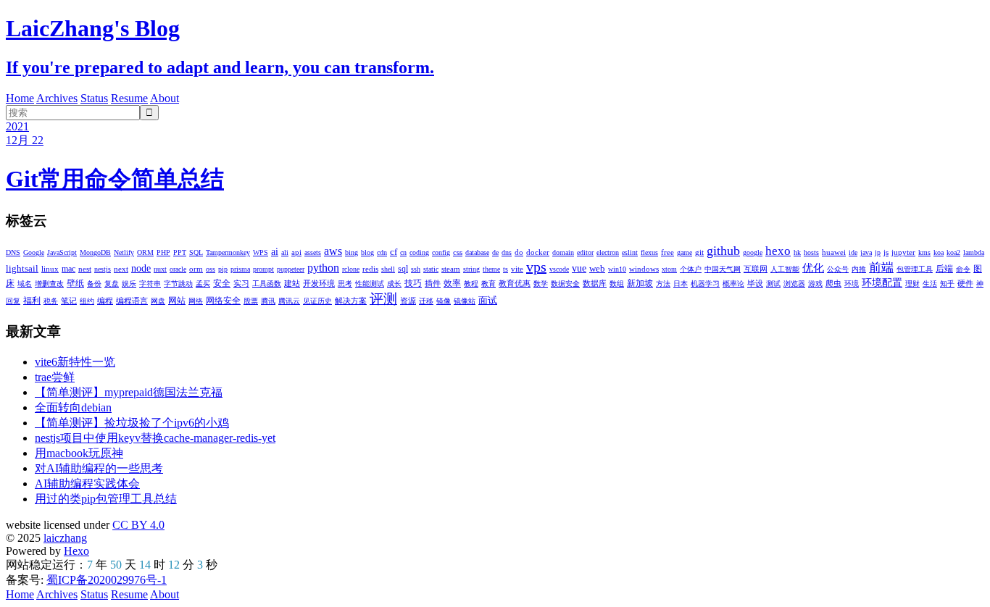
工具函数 (266, 284)
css (457, 252)
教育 (488, 284)
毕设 (755, 283)
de (495, 252)
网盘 (158, 301)
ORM (145, 252)
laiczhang (65, 538)
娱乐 (129, 284)
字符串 (150, 284)
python (323, 267)
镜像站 (464, 301)
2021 (17, 126)
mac (68, 269)
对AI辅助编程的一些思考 (99, 468)
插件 (433, 283)
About (164, 98)
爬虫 (833, 283)
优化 (813, 268)
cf (393, 251)
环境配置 (882, 282)
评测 (383, 298)
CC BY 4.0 (138, 525)
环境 (851, 284)
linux (50, 268)
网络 (195, 301)
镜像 (443, 301)
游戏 (815, 284)
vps (536, 267)
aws (333, 251)
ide (853, 252)
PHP (163, 252)
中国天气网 (722, 269)
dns (507, 252)
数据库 (595, 283)
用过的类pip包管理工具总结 (106, 499)
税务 (50, 301)
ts (505, 269)
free (667, 252)
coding (419, 252)
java (866, 252)
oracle (178, 269)
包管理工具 (915, 269)
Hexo (76, 551)
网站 (177, 301)
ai (274, 251)
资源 (408, 300)
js (886, 252)
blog (367, 252)
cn (403, 252)
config (441, 252)
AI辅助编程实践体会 (87, 483)
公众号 (838, 269)
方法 (663, 284)
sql (403, 269)
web (597, 268)
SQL (196, 252)
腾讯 (268, 301)
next (121, 268)
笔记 (69, 300)
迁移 (426, 301)
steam (450, 268)
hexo (778, 251)
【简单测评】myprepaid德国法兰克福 (128, 392)
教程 (471, 284)
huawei (834, 252)
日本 (680, 284)
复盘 (111, 284)
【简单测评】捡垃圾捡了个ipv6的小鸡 (132, 422)
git (699, 252)
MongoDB (95, 252)
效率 (452, 283)
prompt (263, 269)
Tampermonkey (228, 252)
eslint (630, 252)
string (471, 269)
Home (20, 98)
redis (370, 268)
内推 (859, 269)
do (519, 252)
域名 (24, 284)
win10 (617, 269)
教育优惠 (515, 283)
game (684, 252)
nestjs (102, 269)
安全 (221, 283)
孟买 (203, 284)
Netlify (124, 252)
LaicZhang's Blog (93, 28)
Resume (129, 98)
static (430, 269)
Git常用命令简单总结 (115, 179)
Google (33, 252)
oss (210, 269)
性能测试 (369, 284)
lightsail (22, 268)
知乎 (947, 284)
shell (388, 269)
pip (223, 269)
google (752, 252)
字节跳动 (178, 284)
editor (585, 252)
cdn (382, 252)
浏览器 (794, 284)
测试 (773, 284)
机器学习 (705, 284)
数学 (540, 284)
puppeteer (290, 269)
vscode (559, 269)
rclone (350, 269)
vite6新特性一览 (75, 362)
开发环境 (319, 283)
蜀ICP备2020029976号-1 (106, 580)
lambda (973, 252)
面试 (487, 300)
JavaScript (62, 252)
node (141, 268)
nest (84, 268)
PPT (179, 252)
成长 (394, 284)
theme (491, 269)
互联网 (756, 268)
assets (312, 252)
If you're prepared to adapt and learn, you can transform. (220, 67)
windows (644, 268)
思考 (345, 284)
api (296, 252)
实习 (241, 283)
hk (797, 252)
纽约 (87, 301)
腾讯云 (289, 301)
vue (579, 268)
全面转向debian (73, 407)
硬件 (965, 283)
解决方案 (351, 300)
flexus (649, 252)
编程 (105, 300)
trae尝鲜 (55, 377)
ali (284, 252)
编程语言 (132, 300)
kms (924, 252)
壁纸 (75, 283)
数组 (617, 284)
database (477, 252)
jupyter (903, 252)
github (723, 250)
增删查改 (49, 284)
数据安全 (565, 284)
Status (94, 98)
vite (517, 268)
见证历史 (317, 301)
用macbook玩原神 (79, 453)
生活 (930, 284)
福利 (32, 301)
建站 (292, 283)
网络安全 (223, 301)
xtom (669, 269)
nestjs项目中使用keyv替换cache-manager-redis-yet (155, 438)
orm (196, 268)
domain (563, 252)
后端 (944, 269)
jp (878, 252)
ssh (415, 269)
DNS (13, 252)
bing (351, 252)
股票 (251, 301)
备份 (94, 284)
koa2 (953, 252)
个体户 (691, 269)
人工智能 (784, 269)
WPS (260, 252)
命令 (963, 269)
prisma (240, 269)
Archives (57, 98)
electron (607, 252)
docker (537, 252)
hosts (811, 252)
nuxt (160, 269)
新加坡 (640, 283)
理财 (912, 284)
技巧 (413, 283)
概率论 (733, 284)
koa (938, 252)
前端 (881, 268)
